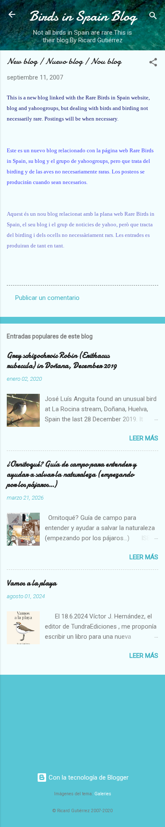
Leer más (143, 438)
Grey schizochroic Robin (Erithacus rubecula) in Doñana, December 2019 (62, 360)
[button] (153, 63)
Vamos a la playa (31, 583)
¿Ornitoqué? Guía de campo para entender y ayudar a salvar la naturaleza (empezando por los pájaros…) (71, 474)
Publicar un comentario (47, 298)
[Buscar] (153, 17)
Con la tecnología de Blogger (88, 777)
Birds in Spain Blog (82, 16)
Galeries (102, 794)
